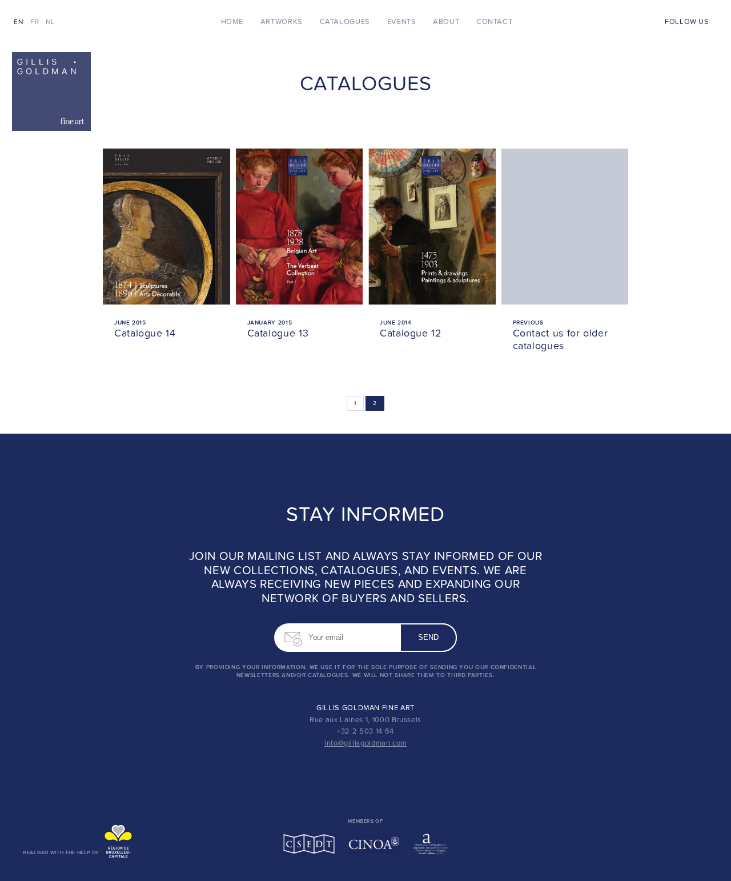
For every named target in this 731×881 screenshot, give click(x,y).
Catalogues (345, 21)
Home (232, 21)
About (446, 21)
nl (50, 22)
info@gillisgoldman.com (365, 743)
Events (401, 21)
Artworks (281, 21)
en (18, 22)
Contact (494, 21)
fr (34, 22)
